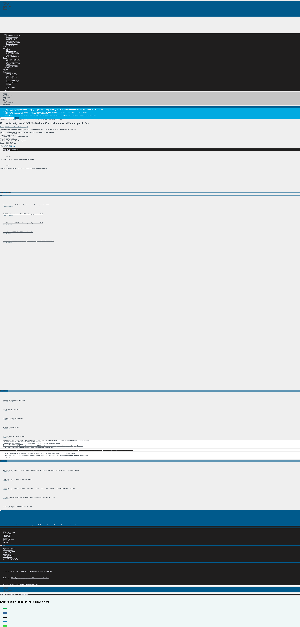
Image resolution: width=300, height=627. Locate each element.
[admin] (5, 582)
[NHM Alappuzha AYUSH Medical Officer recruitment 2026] (6, 229)
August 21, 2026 (7, 471)
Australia (8, 86)
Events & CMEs (7, 534)
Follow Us (6, 7)
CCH (15, 450)
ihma (80, 450)
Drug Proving (10, 45)
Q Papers (5, 69)
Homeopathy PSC (38, 450)
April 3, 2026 (6, 498)
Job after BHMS (84, 450)
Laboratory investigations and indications (13, 418)
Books (5, 94)
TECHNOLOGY (7, 95)
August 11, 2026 (7, 206)
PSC (101, 450)
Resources (6, 4)
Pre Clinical (6, 535)
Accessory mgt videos (9, 532)
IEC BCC (5, 542)
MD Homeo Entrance (12, 62)
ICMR (77, 450)
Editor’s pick (3, 461)
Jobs (4, 46)
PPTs (4, 70)
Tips (4, 100)
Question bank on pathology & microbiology (14, 400)
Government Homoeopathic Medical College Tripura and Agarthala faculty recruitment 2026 (26, 204)
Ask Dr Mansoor (7, 590)
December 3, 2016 (8, 428)
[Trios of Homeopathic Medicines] (6, 424)
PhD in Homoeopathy (12, 52)
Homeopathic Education (13, 35)
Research (6, 90)
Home (4, 2)
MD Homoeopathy (11, 51)
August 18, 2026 (7, 480)
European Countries (11, 79)
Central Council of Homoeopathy (27, 450)
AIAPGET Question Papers (10, 559)
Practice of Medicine (12, 44)
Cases (5, 98)
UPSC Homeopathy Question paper (125, 450)
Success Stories (7, 541)
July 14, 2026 (7, 224)
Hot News (6, 3)
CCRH (18, 450)
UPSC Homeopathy (8, 555)
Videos (5, 93)
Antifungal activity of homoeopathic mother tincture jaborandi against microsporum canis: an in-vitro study (32, 443)
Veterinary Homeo (11, 55)
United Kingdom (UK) (12, 81)
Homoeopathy (45, 450)
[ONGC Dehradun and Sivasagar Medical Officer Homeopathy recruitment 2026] (6, 211)
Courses (5, 48)
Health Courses (7, 557)
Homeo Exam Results (12, 66)
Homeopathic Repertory (12, 41)
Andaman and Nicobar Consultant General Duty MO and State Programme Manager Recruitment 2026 (28, 241)
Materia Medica (10, 39)
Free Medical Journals (9, 548)
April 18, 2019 (7, 437)
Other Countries (10, 87)
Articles (5, 34)
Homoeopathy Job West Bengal (55, 450)
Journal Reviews (7, 552)
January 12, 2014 (8, 401)
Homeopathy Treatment (9, 551)
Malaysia (8, 83)
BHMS (8, 49)
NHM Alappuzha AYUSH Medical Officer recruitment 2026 (18, 232)
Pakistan (8, 84)
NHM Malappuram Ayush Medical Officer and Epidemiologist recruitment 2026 (23, 223)
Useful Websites (7, 554)
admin (12, 127)
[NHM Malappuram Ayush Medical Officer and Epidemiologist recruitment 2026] (6, 220)
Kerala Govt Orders (8, 539)
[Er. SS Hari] (5, 575)
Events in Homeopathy (20, 127)
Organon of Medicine (12, 38)
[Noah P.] (5, 568)
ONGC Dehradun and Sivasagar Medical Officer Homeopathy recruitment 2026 (23, 214)
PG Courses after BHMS (10, 558)
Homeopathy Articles (12, 37)
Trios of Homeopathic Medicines (11, 427)
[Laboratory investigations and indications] (6, 415)
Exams (5, 58)
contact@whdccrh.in (9, 146)
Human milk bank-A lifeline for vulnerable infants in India (18, 444)
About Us (5, 587)
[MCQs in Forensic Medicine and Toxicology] (6, 433)
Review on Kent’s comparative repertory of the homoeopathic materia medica (31, 571)
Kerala (8, 89)
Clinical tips (6, 536)
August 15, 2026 (7, 489)
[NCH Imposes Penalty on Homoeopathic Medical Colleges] (6, 503)
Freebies (5, 101)
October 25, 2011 (8, 419)
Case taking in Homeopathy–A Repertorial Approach (23, 584)
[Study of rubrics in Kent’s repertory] (6, 406)
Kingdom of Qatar (11, 76)
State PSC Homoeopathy (13, 63)
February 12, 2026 (8, 507)
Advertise (5, 588)
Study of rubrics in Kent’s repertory (12, 409)
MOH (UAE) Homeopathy (13, 60)
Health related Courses (12, 56)
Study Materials (7, 67)
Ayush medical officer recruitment (7, 450)
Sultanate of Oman (11, 77)
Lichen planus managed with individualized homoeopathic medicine (22, 441)
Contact (5, 9)
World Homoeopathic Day (10, 150)
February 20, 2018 (5, 127)
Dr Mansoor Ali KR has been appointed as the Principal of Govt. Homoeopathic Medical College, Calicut (29, 497)
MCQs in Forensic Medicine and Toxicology (14, 436)
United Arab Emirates (12, 74)
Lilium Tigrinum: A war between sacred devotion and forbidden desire (30, 578)
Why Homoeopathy (8, 102)
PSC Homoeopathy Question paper (110, 450)
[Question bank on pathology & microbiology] (6, 397)
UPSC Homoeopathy (12, 65)
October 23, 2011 (8, 410)
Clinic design (6, 97)
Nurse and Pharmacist (12, 53)
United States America (12, 80)
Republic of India (11, 73)
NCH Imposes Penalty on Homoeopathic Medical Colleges (17, 506)
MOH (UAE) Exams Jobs (13, 59)
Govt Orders (6, 104)
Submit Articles (7, 6)
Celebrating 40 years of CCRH (11, 149)
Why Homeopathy (8, 550)
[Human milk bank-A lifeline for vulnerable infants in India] (6, 476)
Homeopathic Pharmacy (13, 42)
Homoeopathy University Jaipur (69, 450)
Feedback (6, 591)
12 (14, 428)
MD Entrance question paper (94, 450)
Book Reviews (7, 538)
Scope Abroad (7, 72)
